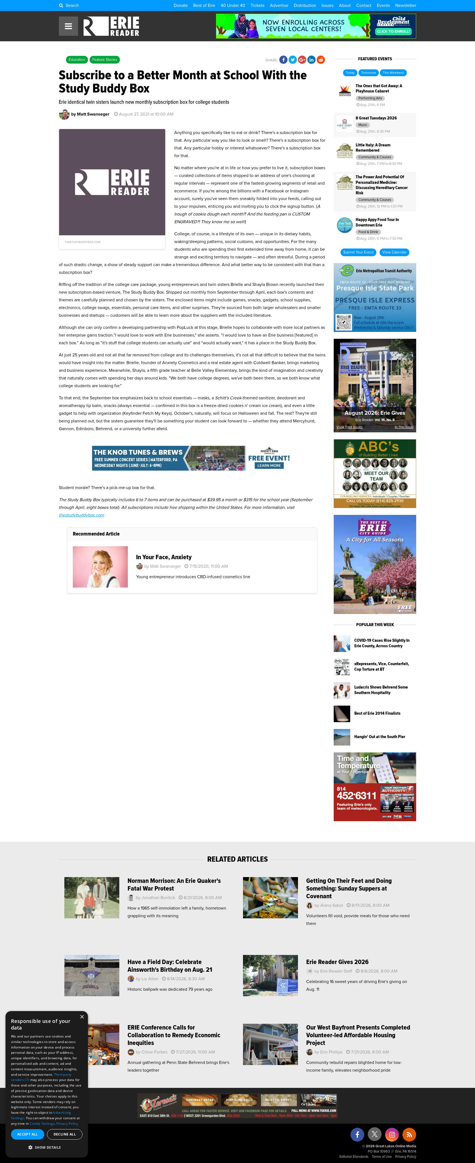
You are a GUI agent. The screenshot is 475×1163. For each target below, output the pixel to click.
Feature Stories (104, 60)
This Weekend (393, 73)
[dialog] (46, 1084)
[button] (46, 1147)
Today (350, 73)
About (345, 5)
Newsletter (405, 5)
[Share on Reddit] (321, 60)
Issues (327, 5)
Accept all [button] (27, 1134)
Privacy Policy (405, 1157)
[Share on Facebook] (283, 60)
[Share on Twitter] (293, 60)
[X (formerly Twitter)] (375, 1136)
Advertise (279, 5)
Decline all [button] (65, 1134)
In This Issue (404, 427)
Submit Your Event (358, 252)
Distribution (305, 5)
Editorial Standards (353, 1157)
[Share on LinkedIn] (311, 60)
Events (383, 5)
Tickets (257, 5)
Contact (363, 5)
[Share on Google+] (302, 60)
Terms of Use (382, 1157)
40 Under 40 (233, 5)
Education (77, 60)
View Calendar (394, 252)
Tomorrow (368, 73)
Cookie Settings (42, 1123)
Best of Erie (204, 5)
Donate (181, 5)
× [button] (82, 1017)
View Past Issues (349, 427)
